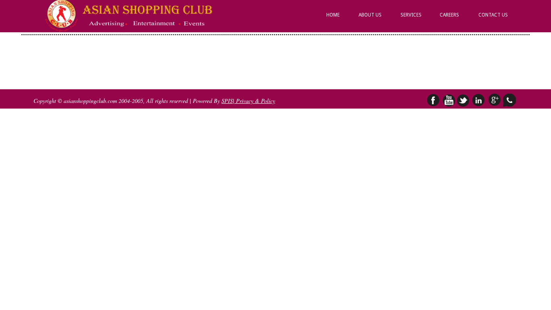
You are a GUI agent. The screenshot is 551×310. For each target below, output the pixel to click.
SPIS (227, 101)
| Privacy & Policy (254, 101)
